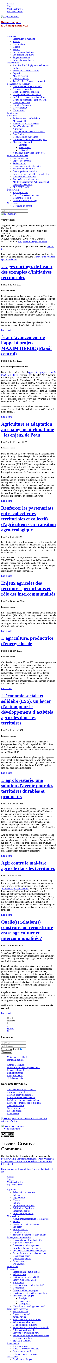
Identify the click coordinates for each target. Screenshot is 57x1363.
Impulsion (17, 73)
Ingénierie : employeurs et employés (29, 97)
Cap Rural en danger (22, 205)
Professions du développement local (23, 1067)
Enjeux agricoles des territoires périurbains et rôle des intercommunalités (28, 588)
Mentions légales (15, 9)
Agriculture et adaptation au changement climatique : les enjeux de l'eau (27, 429)
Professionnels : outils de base (26, 118)
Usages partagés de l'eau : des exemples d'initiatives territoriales (26, 272)
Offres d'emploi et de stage (25, 200)
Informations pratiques (23, 60)
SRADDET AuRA (22, 187)
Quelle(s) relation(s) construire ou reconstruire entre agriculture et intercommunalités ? (27, 930)
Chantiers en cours (21, 102)
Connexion (6, 1052)
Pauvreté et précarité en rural (26, 179)
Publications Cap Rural (23, 54)
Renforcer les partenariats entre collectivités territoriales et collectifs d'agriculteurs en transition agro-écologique (28, 518)
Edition (16, 68)
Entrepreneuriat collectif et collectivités (31, 174)
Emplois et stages (15, 1072)
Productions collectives (17, 155)
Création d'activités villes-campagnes (30, 139)
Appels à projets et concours (26, 195)
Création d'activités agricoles (26, 92)
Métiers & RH (19, 121)
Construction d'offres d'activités (27, 86)
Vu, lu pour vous (20, 192)
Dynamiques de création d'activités (29, 131)
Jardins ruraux (19, 163)
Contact (10, 6)
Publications (12, 113)
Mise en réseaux (20, 76)
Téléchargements (15, 1078)
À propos (11, 36)
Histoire (16, 46)
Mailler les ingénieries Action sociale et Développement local (31, 183)
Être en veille (13, 190)
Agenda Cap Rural (15, 1065)
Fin (8, 1031)
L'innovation (19, 110)
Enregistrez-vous (15, 1075)
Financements (25, 147)
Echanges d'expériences (18, 1070)
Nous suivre (12, 203)
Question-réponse (21, 78)
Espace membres (15, 11)
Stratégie (23, 145)
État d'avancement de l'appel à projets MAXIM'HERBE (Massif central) (26, 345)
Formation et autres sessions (26, 70)
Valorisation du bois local (24, 168)
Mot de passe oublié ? (17, 1057)
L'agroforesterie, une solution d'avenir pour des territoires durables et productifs (27, 788)
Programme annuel (21, 57)
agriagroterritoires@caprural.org (33, 241)
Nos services (13, 62)
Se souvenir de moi (10, 1049)
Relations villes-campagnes (25, 137)
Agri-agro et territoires (23, 89)
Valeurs (16, 41)
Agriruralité (18, 129)
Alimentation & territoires (24, 176)
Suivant (10, 1028)
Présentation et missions (24, 39)
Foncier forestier (20, 158)
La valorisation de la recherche (27, 94)
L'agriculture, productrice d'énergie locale (27, 640)
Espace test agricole (22, 160)
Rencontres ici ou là (22, 198)
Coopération (18, 134)
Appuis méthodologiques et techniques (31, 65)
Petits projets (24, 150)
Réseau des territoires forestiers (27, 166)
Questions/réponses (22, 105)
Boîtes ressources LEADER (26, 123)
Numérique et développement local (29, 152)
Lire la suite (6, 330)
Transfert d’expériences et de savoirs (29, 81)
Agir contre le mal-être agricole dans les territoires (28, 865)
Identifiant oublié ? (15, 1060)
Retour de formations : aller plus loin (29, 99)
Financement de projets (23, 142)
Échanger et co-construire (19, 84)
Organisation (19, 44)
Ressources (12, 115)
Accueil (10, 3)
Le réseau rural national (23, 52)
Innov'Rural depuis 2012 (24, 126)
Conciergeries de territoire (25, 171)
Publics (16, 49)
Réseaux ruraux (20, 107)
